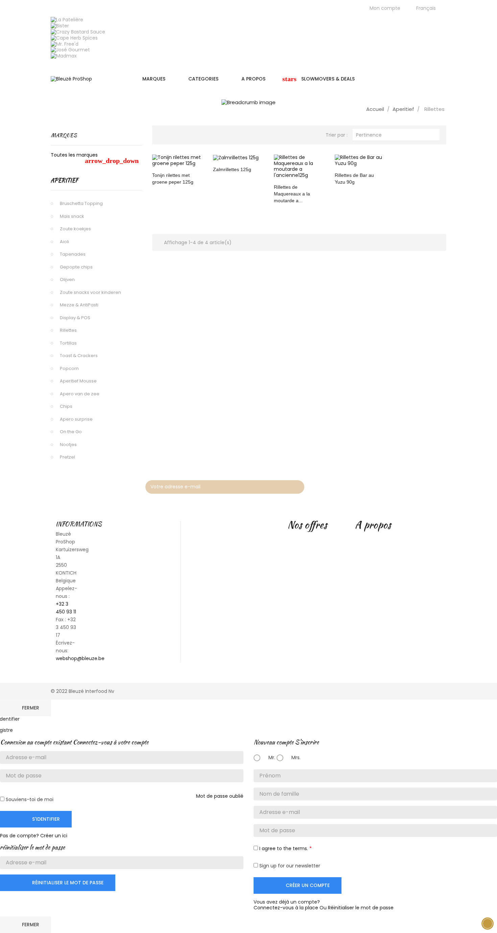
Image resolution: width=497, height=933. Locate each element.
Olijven (67, 279)
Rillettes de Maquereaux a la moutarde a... (292, 193)
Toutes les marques (95, 158)
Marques (64, 135)
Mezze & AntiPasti (79, 305)
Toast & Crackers (79, 355)
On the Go (71, 431)
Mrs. (295, 757)
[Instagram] (438, 485)
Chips (66, 406)
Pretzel (67, 457)
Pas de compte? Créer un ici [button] (33, 835)
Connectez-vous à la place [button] (286, 907)
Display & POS (75, 317)
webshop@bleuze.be (80, 658)
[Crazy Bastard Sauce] (78, 31)
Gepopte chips (76, 267)
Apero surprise (76, 419)
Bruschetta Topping (81, 203)
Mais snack (72, 216)
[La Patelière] (67, 19)
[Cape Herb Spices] (74, 37)
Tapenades (73, 254)
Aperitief (64, 180)
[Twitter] (406, 485)
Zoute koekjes (75, 229)
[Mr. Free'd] (64, 43)
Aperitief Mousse (78, 381)
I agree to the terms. (283, 848)
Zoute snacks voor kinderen (90, 292)
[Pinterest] (422, 485)
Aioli (64, 241)
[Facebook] (390, 485)
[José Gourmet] (70, 49)
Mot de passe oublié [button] (219, 796)
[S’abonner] (296, 486)
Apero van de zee (79, 394)
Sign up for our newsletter (289, 865)
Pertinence (396, 134)
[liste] (175, 134)
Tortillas (68, 343)
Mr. (271, 757)
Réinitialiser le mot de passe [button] (361, 907)
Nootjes (68, 444)
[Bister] (60, 25)
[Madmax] (64, 55)
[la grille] (164, 134)
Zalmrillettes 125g (232, 169)
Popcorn (69, 368)
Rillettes (68, 330)
